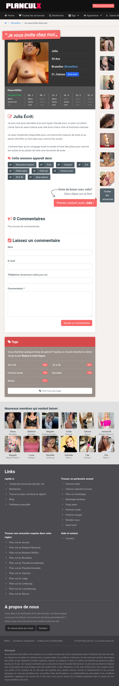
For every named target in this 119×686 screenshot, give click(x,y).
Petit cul (43, 171)
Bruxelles (15, 23)
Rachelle (50, 455)
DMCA (7, 641)
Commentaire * (16, 288)
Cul (86, 164)
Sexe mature (41, 177)
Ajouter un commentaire (77, 322)
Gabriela (69, 455)
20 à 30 (71, 364)
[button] (28, 62)
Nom (10, 247)
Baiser (27, 380)
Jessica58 (106, 431)
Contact (43, 628)
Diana (13, 431)
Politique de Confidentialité (50, 641)
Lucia (31, 455)
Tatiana (87, 431)
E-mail (11, 260)
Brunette (71, 372)
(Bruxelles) (71, 66)
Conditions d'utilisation (24, 641)
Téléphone (28, 274)
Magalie (50, 431)
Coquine (68, 164)
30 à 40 (19, 177)
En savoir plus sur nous (20, 628)
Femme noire (66, 171)
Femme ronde (27, 372)
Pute (48, 164)
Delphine (31, 431)
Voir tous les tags (51, 390)
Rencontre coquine (24, 164)
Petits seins (21, 171)
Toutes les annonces (107, 195)
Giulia (69, 431)
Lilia (87, 455)
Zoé (106, 455)
